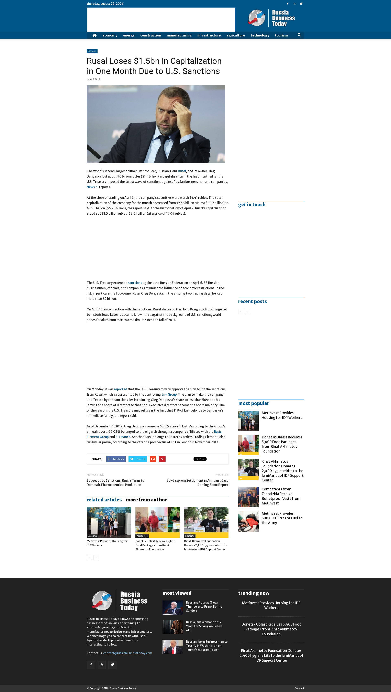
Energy (129, 35)
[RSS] (294, 3)
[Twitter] (301, 3)
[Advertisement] (157, 250)
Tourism (281, 35)
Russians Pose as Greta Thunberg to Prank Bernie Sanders (204, 607)
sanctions (135, 283)
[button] (299, 35)
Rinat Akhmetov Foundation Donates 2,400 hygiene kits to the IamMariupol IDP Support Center (205, 545)
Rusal (182, 171)
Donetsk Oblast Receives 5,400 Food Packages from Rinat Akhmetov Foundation (155, 545)
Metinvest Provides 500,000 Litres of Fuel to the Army (282, 518)
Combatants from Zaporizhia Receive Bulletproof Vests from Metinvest (281, 496)
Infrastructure (209, 35)
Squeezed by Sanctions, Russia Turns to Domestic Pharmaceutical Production (115, 483)
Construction (150, 35)
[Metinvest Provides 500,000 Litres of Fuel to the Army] (248, 521)
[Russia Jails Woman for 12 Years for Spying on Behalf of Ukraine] (173, 627)
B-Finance (122, 437)
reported (120, 389)
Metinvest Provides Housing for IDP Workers (282, 415)
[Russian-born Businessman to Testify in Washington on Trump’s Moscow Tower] (173, 647)
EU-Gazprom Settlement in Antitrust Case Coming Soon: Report (197, 483)
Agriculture (235, 35)
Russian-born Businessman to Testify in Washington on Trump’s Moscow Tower (207, 646)
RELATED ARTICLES (104, 499)
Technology (260, 35)
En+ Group (169, 394)
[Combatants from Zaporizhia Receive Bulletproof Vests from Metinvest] (248, 497)
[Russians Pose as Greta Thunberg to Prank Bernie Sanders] (173, 607)
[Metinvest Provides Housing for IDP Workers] (109, 522)
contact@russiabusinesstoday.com (127, 653)
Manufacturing (179, 35)
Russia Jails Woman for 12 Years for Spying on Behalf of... (204, 626)
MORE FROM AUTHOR (146, 499)
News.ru (93, 187)
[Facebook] (288, 3)
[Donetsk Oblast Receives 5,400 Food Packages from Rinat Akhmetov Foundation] (157, 522)
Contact (299, 688)
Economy (109, 35)
